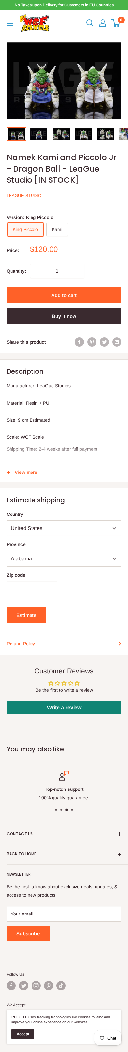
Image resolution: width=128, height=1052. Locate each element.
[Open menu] (10, 23)
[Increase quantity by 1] (77, 271)
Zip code (16, 575)
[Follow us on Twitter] (23, 985)
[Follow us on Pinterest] (48, 985)
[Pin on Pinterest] (91, 342)
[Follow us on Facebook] (11, 985)
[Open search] (90, 23)
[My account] (102, 23)
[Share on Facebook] (79, 342)
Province (16, 544)
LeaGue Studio (24, 195)
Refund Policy (21, 643)
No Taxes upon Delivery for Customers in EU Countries (64, 5)
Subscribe (28, 933)
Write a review (64, 707)
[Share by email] (116, 342)
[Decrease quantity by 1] (37, 271)
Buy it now (64, 316)
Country (15, 514)
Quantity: (16, 271)
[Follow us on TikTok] (61, 985)
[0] (116, 23)
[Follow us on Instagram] (36, 985)
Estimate (26, 615)
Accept (23, 1034)
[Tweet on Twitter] (104, 342)
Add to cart (64, 295)
